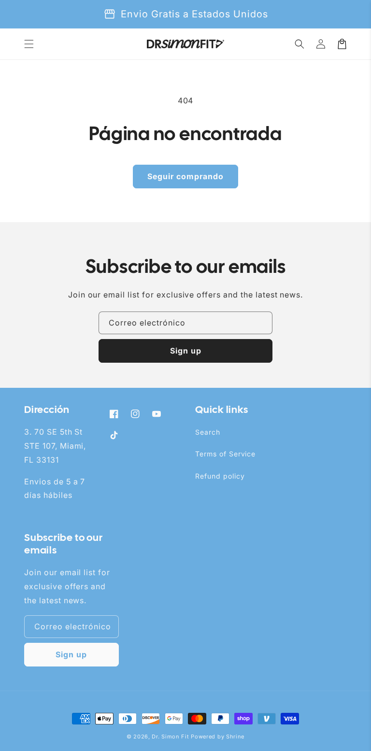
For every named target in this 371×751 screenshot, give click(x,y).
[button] (29, 44)
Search (207, 432)
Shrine (235, 736)
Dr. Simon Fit (170, 736)
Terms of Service (225, 454)
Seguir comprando (185, 176)
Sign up (185, 350)
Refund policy (219, 476)
